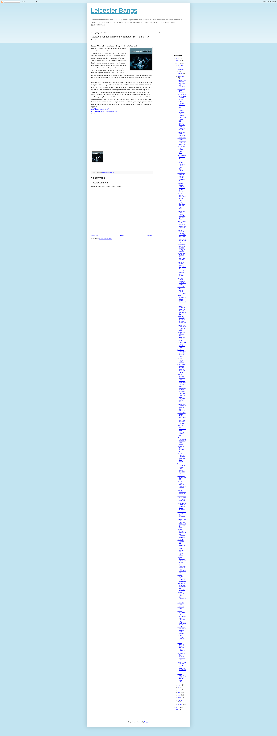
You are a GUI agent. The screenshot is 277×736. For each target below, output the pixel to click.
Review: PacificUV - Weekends (181, 492)
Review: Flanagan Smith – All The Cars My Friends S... (181, 310)
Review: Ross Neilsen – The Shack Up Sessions (181, 83)
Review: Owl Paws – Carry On (181, 90)
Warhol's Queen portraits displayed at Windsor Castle (181, 187)
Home (122, 235)
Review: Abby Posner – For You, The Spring (181, 415)
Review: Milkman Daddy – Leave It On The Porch (181, 233)
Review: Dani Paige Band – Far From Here (181, 327)
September (181, 76)
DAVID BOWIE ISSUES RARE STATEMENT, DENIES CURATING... (181, 666)
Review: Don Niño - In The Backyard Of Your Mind (181, 336)
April (179, 695)
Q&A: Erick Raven (180, 607)
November (181, 70)
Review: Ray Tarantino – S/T (181, 477)
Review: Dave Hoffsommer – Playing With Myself (181, 498)
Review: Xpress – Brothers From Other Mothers (181, 485)
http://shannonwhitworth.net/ (100, 109)
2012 (178, 63)
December (181, 65)
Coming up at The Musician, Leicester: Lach (181, 656)
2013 (178, 61)
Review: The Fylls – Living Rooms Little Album (181, 290)
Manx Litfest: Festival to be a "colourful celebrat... (181, 126)
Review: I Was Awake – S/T (181, 119)
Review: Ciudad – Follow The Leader (181, 560)
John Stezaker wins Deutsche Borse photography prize (181, 620)
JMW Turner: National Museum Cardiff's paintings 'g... (181, 177)
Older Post (149, 235)
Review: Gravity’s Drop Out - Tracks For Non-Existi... (181, 204)
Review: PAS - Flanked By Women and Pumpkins (181, 407)
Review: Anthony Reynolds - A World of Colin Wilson (181, 457)
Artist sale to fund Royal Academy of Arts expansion (181, 587)
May (179, 692)
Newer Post (94, 235)
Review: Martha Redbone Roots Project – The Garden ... (181, 165)
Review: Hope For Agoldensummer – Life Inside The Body (181, 523)
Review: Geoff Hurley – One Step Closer (181, 345)
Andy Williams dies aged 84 (181, 157)
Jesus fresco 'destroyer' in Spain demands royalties (181, 248)
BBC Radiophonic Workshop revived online (181, 441)
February (180, 700)
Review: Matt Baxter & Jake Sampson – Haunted (181, 257)
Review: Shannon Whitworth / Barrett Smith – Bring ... (181, 677)
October (180, 74)
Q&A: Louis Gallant (180, 603)
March (180, 697)
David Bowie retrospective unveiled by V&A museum (181, 630)
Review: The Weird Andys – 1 (181, 133)
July (179, 687)
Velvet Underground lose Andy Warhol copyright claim (181, 468)
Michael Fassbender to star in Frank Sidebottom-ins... (181, 568)
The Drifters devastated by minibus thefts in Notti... (181, 353)
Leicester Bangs (114, 10)
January (180, 704)
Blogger (146, 722)
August (180, 685)
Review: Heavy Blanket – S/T (181, 638)
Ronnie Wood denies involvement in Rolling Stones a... (181, 141)
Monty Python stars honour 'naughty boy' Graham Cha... (181, 550)
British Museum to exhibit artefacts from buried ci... (181, 299)
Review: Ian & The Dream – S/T (181, 240)
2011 (178, 707)
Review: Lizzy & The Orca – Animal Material (181, 97)
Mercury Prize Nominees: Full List (181, 421)
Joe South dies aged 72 (181, 541)
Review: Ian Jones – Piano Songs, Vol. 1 (181, 265)
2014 (178, 58)
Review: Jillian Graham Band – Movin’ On (181, 514)
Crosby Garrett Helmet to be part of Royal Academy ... (181, 506)
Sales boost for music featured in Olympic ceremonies (181, 319)
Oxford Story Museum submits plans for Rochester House (181, 368)
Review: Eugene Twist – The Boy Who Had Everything (181, 646)
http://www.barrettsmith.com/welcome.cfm (104, 111)
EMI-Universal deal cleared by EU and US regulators (181, 225)
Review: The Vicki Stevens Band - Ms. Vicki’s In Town (181, 215)
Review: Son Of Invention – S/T (181, 449)
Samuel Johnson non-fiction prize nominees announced (181, 378)
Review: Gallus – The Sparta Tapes (181, 196)
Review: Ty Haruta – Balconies (181, 103)
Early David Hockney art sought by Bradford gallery (181, 281)
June (179, 690)
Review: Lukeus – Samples (180, 360)
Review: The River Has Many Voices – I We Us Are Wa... (181, 397)
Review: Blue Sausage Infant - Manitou (181, 273)
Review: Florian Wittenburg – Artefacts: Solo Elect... (181, 578)
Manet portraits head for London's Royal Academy (181, 111)
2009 (178, 710)
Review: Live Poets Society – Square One (181, 150)
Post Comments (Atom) (105, 239)
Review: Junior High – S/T (181, 612)
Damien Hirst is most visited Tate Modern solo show (181, 388)
